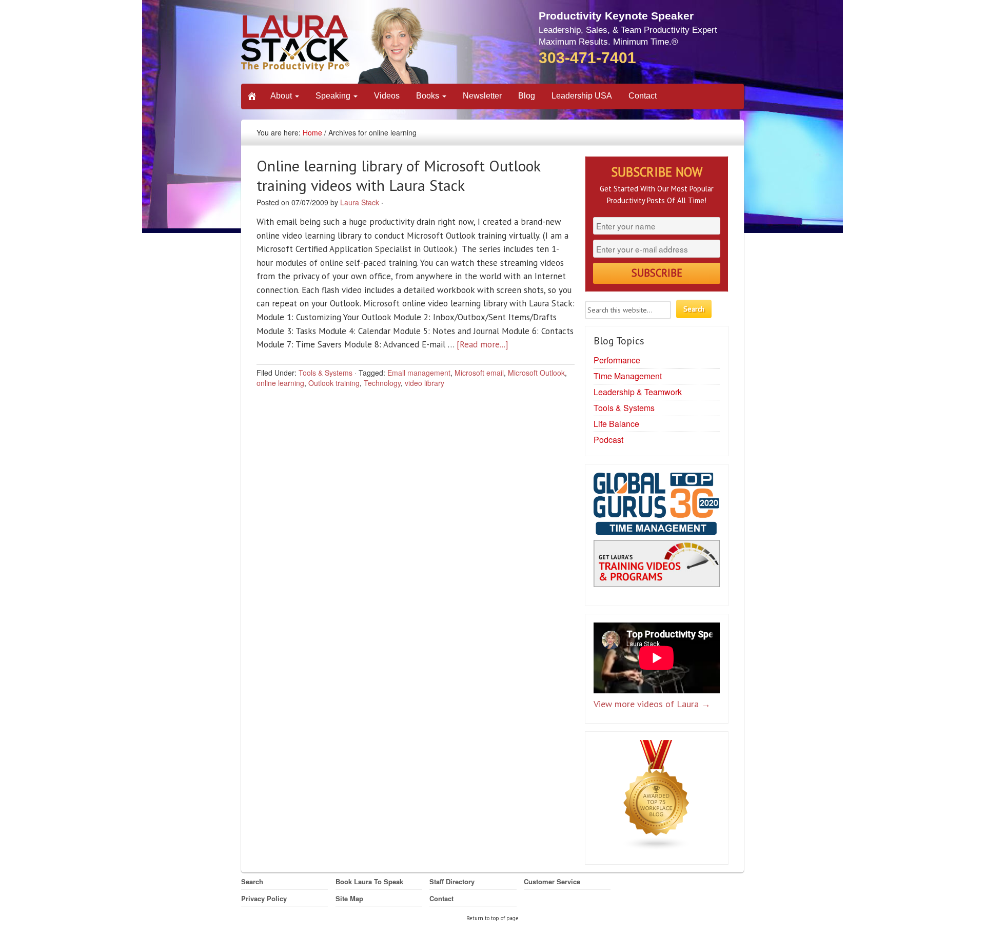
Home (312, 132)
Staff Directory (452, 881)
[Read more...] (482, 344)
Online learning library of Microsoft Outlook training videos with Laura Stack (398, 175)
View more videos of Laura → (652, 704)
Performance (617, 360)
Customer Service (552, 881)
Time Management (628, 376)
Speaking (334, 95)
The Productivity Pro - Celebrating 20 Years (335, 45)
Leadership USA (581, 95)
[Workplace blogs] (656, 797)
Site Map (349, 898)
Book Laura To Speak (369, 881)
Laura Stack (359, 202)
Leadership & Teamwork (638, 392)
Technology (382, 383)
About (282, 95)
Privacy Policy (264, 898)
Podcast (608, 439)
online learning (280, 383)
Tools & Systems (325, 372)
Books (428, 95)
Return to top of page (492, 918)
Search (252, 881)
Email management (418, 372)
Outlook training (334, 383)
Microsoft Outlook (536, 372)
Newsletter (482, 95)
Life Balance (616, 424)
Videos (387, 95)
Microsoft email (479, 372)
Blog (526, 95)
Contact (642, 95)
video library (424, 383)
